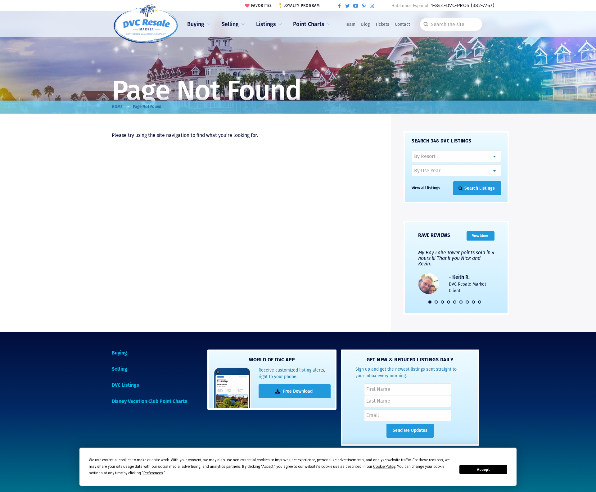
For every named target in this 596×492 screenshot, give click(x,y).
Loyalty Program (301, 5)
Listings (266, 24)
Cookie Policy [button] (384, 466)
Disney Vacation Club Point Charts (149, 401)
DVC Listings (125, 385)
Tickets (382, 24)
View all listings (426, 188)
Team (350, 24)
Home (117, 107)
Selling (230, 24)
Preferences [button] (153, 473)
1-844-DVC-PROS (462, 5)
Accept (483, 469)
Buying (195, 24)
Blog (365, 24)
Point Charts (308, 24)
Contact (402, 24)
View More (480, 235)
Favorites (261, 5)
